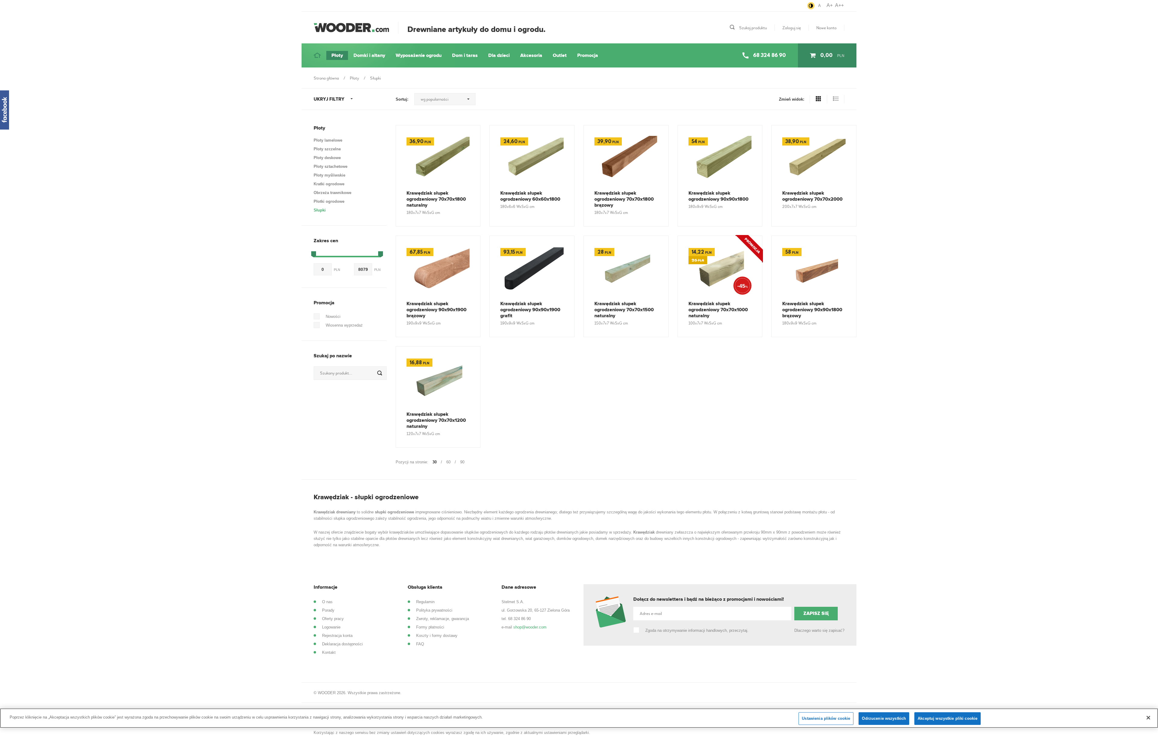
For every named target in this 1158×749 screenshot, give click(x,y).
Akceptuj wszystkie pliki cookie (947, 718)
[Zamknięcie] (1148, 717)
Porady (328, 610)
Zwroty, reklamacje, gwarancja (442, 618)
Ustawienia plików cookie (826, 718)
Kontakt (329, 652)
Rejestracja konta (337, 635)
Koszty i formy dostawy (436, 635)
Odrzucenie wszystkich (884, 718)
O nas (327, 602)
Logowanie (331, 627)
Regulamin (425, 602)
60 (448, 462)
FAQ (420, 644)
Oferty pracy (333, 618)
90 (462, 462)
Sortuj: (402, 99)
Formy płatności (430, 627)
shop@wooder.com (529, 627)
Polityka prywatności (434, 610)
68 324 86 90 (519, 618)
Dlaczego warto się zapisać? (819, 630)
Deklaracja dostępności (342, 644)
